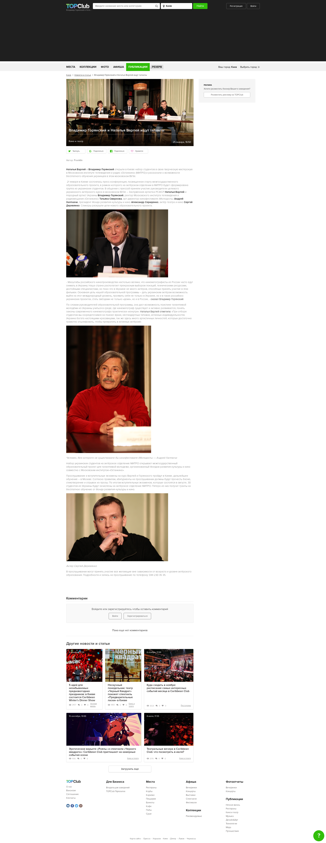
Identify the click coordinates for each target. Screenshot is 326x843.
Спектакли (191, 798)
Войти (253, 6)
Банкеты (150, 802)
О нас (69, 786)
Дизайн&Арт (232, 820)
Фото (105, 67)
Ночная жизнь (93, 704)
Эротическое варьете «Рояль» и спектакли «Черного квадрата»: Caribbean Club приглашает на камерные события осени (102, 752)
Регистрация (236, 6)
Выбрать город (248, 67)
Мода (228, 827)
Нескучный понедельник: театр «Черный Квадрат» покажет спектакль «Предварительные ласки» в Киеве (120, 693)
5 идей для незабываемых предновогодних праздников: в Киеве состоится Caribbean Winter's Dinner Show (82, 693)
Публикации (138, 67)
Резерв (157, 67)
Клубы (149, 791)
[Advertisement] (163, 37)
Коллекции (88, 67)
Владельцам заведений (118, 787)
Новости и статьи (82, 75)
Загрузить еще (130, 768)
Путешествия (232, 831)
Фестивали (191, 802)
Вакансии (71, 790)
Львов (181, 838)
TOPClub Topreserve (115, 791)
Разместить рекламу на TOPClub (227, 94)
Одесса (146, 838)
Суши (148, 813)
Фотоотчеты (234, 782)
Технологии (231, 823)
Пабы (149, 810)
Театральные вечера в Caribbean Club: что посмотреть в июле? (168, 750)
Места (70, 67)
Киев (68, 75)
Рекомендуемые (194, 816)
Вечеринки (191, 787)
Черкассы (191, 838)
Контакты (71, 798)
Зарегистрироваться (137, 616)
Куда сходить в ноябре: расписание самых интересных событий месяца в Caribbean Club (168, 688)
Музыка (230, 816)
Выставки (190, 795)
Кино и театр (132, 704)
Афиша (118, 67)
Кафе (148, 806)
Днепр (173, 838)
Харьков (157, 838)
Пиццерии (151, 798)
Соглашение (72, 794)
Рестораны (186, 705)
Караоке (150, 795)
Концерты (191, 791)
